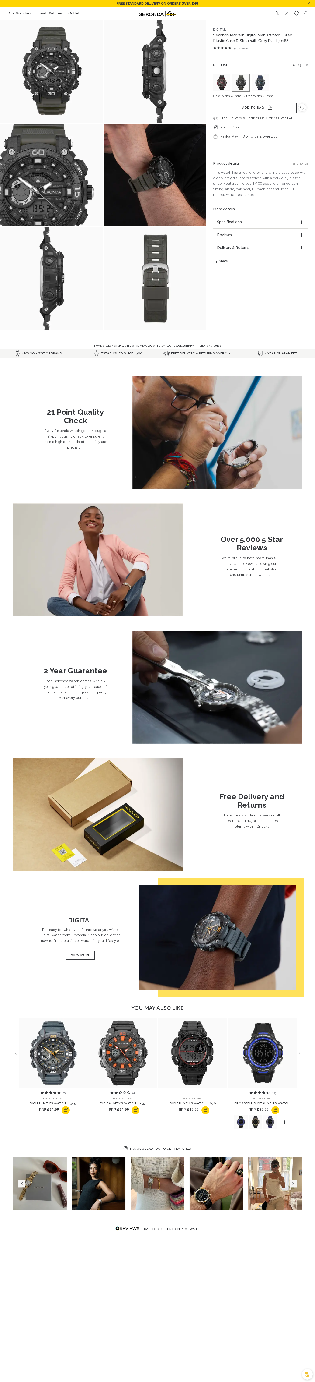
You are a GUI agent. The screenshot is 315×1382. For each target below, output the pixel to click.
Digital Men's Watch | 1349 (53, 1103)
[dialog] (307, 1374)
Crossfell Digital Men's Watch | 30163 (262, 1103)
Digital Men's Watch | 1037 (123, 1103)
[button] (312, 3)
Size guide (300, 65)
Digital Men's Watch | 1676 (193, 1103)
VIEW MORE (80, 955)
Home (98, 345)
